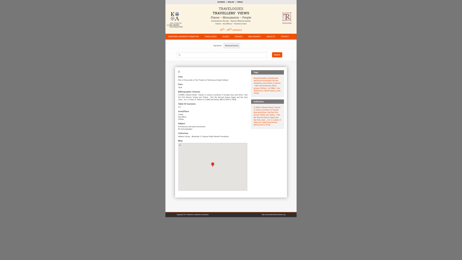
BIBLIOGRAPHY (254, 37)
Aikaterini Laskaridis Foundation (198, 214)
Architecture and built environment (266, 79)
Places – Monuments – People (231, 17)
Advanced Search (231, 46)
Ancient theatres (260, 78)
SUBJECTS (270, 37)
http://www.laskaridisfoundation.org (273, 214)
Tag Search (217, 46)
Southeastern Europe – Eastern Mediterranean (231, 21)
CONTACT (285, 37)
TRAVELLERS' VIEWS (231, 13)
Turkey (256, 93)
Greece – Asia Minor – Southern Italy (231, 24)
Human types (269, 91)
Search (277, 55)
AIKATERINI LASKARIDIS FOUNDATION (183, 37)
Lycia (278, 91)
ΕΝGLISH (231, 2)
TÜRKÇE (240, 2)
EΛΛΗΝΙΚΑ (221, 2)
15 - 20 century (231, 29)
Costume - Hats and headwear (267, 84)
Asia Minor (267, 83)
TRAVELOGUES (231, 8)
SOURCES (239, 37)
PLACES (225, 37)
